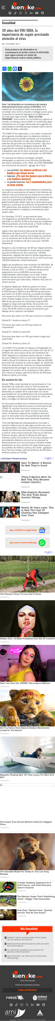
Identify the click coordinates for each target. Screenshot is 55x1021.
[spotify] (10, 13)
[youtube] (36, 13)
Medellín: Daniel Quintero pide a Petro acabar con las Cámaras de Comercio (27, 938)
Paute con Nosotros (27, 990)
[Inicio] (26, 7)
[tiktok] (15, 13)
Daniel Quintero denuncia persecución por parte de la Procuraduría (28, 944)
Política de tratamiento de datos (27, 985)
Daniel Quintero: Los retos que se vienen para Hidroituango (26, 957)
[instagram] (20, 13)
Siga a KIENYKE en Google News (23, 530)
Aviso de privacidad (27, 981)
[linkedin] (31, 13)
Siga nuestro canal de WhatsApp (23, 542)
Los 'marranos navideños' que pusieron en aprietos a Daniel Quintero (25, 951)
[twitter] (26, 13)
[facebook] (42, 13)
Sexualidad (8, 23)
